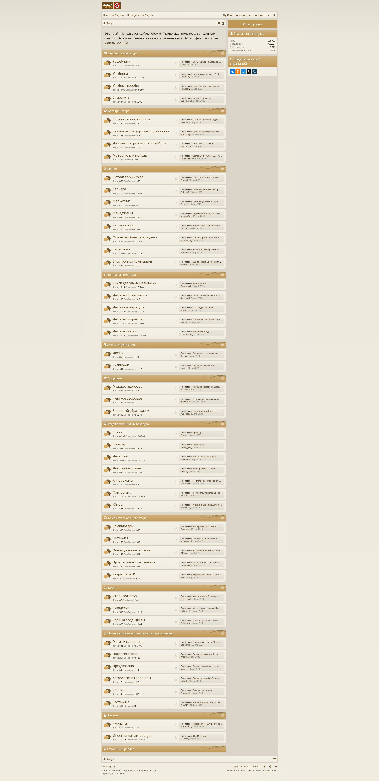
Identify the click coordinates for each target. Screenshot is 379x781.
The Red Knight (200, 736)
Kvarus (184, 310)
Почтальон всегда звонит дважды (210, 481)
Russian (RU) (108, 766)
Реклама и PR (123, 225)
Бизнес (112, 169)
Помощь (256, 766)
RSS (176, 63)
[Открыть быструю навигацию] (218, 23)
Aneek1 (184, 180)
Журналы (120, 723)
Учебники (120, 73)
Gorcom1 (185, 529)
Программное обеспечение (134, 562)
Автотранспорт (118, 111)
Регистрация (253, 24)
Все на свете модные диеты (207, 353)
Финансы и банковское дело (135, 237)
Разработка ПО (124, 574)
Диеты (118, 353)
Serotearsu (186, 726)
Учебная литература (123, 53)
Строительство (125, 596)
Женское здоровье (127, 398)
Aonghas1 (185, 693)
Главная (264, 766)
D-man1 (184, 204)
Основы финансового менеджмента (211, 237)
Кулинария (121, 365)
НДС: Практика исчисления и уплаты (211, 177)
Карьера (119, 189)
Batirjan (184, 122)
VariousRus (186, 216)
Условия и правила (236, 770)
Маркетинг (121, 201)
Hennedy (185, 89)
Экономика (121, 249)
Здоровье (115, 378)
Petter (183, 64)
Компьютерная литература (127, 518)
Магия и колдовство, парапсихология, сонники (140, 633)
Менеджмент (123, 213)
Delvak (184, 681)
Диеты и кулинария (121, 345)
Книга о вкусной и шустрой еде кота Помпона (216, 505)
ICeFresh (185, 389)
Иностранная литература (132, 735)
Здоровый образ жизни (131, 410)
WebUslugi (186, 134)
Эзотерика (121, 702)
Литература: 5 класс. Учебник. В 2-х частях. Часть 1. (219, 74)
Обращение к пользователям (262, 770)
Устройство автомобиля (132, 119)
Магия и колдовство (128, 641)
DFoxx (184, 553)
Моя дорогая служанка (204, 456)
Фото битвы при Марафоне (206, 493)
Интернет (120, 538)
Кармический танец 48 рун (206, 642)
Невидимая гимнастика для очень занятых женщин (218, 399)
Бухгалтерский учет (128, 177)
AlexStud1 (185, 507)
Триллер (119, 444)
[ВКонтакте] (232, 71)
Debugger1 (186, 447)
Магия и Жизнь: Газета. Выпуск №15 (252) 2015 (217, 702)
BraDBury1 (186, 599)
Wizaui (184, 657)
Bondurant (185, 645)
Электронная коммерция (132, 261)
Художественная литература (128, 424)
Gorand (184, 322)
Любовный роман (127, 468)
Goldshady (186, 483)
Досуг (112, 587)
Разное (112, 715)
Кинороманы (123, 480)
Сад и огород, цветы (129, 620)
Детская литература (121, 275)
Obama (184, 459)
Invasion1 (185, 541)
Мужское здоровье (128, 386)
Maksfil (184, 669)
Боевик (118, 432)
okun (273, 50)
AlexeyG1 (185, 298)
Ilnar (183, 577)
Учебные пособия (126, 85)
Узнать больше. (116, 43)
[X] (249, 71)
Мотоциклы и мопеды (130, 155)
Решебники (121, 61)
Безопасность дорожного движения (141, 131)
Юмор (117, 504)
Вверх (270, 766)
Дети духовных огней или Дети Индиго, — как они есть (220, 654)
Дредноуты (198, 432)
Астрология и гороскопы (132, 678)
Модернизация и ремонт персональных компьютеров (219, 526)
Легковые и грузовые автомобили (139, 143)
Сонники (119, 690)
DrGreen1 (185, 611)
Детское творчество (129, 319)
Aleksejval (185, 623)
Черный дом (199, 444)
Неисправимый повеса (204, 468)
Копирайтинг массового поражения (210, 225)
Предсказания (124, 666)
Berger (184, 435)
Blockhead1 (186, 401)
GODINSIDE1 (187, 158)
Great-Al (185, 252)
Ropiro (184, 368)
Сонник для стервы (202, 690)
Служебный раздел (120, 749)
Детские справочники (130, 295)
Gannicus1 (186, 286)
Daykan (184, 228)
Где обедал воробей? (203, 307)
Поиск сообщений (113, 15)
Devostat (185, 77)
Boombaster (186, 334)
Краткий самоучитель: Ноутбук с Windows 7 (215, 550)
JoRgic (184, 356)
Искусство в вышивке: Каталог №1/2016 (213, 608)
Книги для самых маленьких (134, 283)
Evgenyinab (186, 101)
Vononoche (186, 240)
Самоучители (123, 97)
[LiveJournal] (254, 71)
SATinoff (185, 495)
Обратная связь (241, 766)
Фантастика (122, 492)
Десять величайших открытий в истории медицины (218, 295)
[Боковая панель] (223, 23)
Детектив (120, 456)
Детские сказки (125, 331)
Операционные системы (132, 550)
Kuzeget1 (185, 414)
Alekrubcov (186, 146)
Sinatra (184, 264)
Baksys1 (185, 192)
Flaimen (184, 739)
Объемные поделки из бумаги (208, 319)
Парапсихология (125, 654)
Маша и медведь (201, 332)
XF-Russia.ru (118, 774)
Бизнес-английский (202, 98)
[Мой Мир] (243, 71)
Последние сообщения (140, 15)
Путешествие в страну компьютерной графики (216, 562)
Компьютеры (123, 526)
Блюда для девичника (204, 365)
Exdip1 (184, 471)
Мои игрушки (199, 283)
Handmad (185, 565)
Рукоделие (121, 608)
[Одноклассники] (237, 71)
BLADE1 (185, 705)
